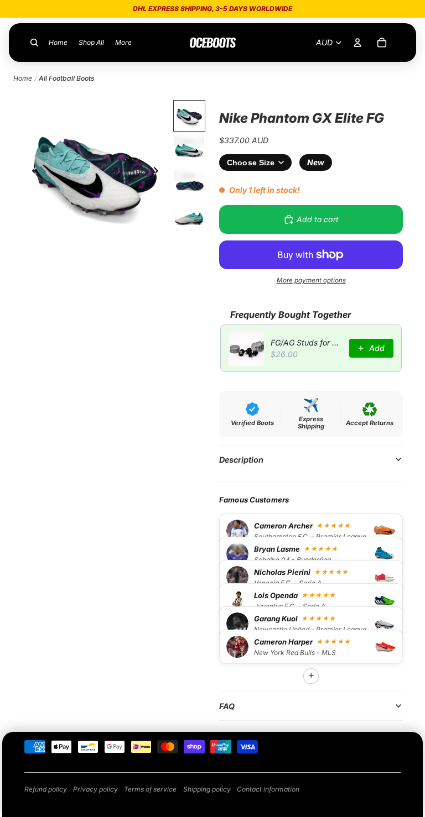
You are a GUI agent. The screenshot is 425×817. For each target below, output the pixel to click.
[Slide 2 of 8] (189, 150)
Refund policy (45, 789)
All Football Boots (67, 78)
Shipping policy (207, 789)
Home (22, 78)
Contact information (268, 789)
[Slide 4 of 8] (189, 218)
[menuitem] (123, 42)
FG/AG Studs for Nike (307, 342)
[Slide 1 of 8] (189, 116)
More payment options (311, 280)
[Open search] (34, 42)
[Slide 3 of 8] (189, 184)
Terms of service (150, 789)
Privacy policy (95, 789)
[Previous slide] (31, 172)
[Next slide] (159, 172)
